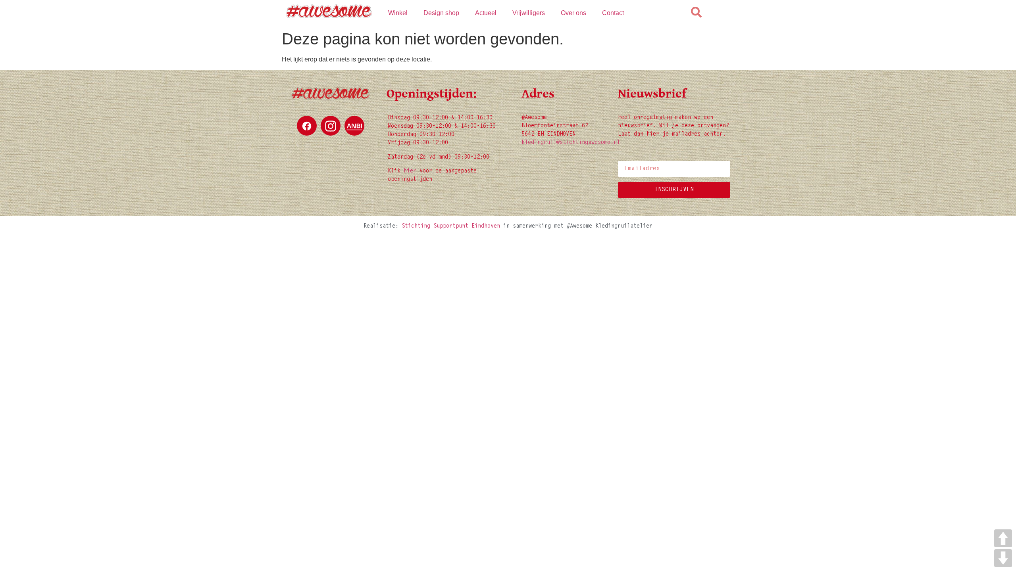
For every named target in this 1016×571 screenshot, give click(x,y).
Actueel (485, 13)
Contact (613, 13)
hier (410, 171)
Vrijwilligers (528, 13)
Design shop (441, 13)
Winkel (398, 13)
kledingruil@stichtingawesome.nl (570, 143)
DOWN (1003, 558)
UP (1003, 538)
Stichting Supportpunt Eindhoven (451, 226)
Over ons (573, 13)
